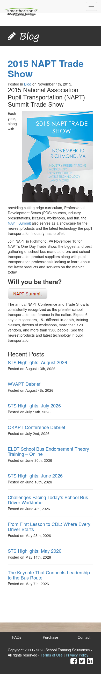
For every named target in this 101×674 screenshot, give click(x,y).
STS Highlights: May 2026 (34, 550)
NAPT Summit (19, 223)
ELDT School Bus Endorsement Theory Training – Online (48, 451)
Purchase (50, 637)
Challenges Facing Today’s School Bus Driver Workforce (48, 500)
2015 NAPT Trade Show (46, 68)
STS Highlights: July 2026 (34, 405)
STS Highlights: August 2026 (37, 362)
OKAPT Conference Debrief (36, 427)
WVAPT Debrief (24, 383)
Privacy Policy (77, 655)
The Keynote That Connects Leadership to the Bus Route (49, 575)
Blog (27, 84)
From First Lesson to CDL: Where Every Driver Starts (49, 526)
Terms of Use (52, 655)
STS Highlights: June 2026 (35, 475)
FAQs (16, 637)
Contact (84, 637)
